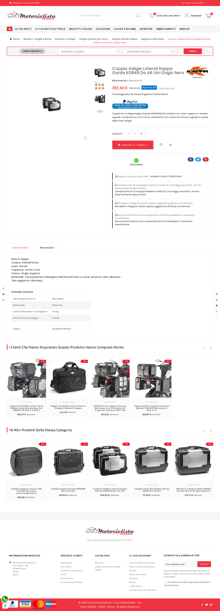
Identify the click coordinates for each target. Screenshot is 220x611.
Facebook (191, 159)
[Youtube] (206, 604)
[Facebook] (202, 604)
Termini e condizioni (72, 570)
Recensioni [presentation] (47, 247)
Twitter (198, 159)
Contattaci (67, 578)
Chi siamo (66, 566)
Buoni (132, 582)
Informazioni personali (142, 562)
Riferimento (119, 80)
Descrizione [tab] (20, 247)
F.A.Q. (64, 574)
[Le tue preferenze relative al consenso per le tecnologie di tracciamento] (5, 606)
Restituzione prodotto (142, 566)
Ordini (132, 570)
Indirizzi (133, 578)
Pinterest (206, 159)
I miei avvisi (135, 586)
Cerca (193, 51)
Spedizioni (66, 562)
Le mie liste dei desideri (142, 590)
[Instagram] (211, 604)
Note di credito (138, 574)
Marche (99, 562)
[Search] (137, 15)
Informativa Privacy (72, 582)
